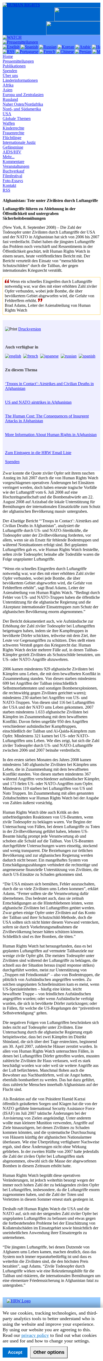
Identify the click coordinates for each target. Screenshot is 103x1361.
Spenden (10, 70)
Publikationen (14, 66)
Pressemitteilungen (18, 61)
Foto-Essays (13, 180)
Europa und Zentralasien (23, 94)
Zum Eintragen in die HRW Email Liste (38, 452)
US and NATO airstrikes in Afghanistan (38, 402)
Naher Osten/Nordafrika (23, 104)
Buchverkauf (13, 171)
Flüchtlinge (12, 137)
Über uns (10, 75)
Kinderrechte (13, 128)
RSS (6, 190)
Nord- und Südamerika (22, 109)
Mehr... (9, 156)
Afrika (8, 85)
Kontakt (9, 185)
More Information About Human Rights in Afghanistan (51, 434)
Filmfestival (12, 176)
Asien (7, 90)
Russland (10, 99)
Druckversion (29, 329)
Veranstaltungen (16, 166)
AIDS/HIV (12, 152)
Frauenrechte (13, 133)
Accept (15, 1352)
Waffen (9, 123)
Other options (48, 1352)
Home (8, 56)
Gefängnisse (13, 147)
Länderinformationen (20, 80)
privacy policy (35, 1335)
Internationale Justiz (19, 142)
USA (7, 113)
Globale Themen (17, 118)
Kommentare (13, 161)
